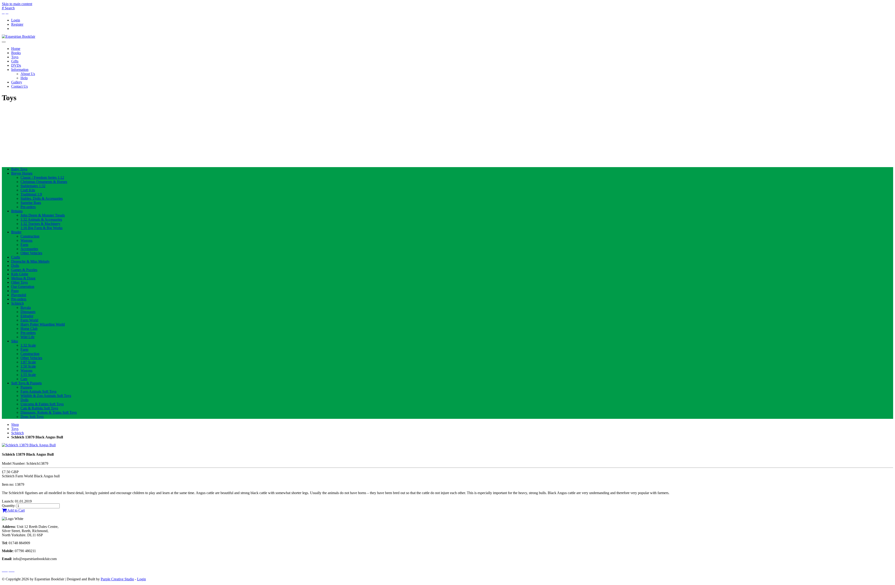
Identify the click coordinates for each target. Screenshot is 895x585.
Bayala (26, 308)
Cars (24, 379)
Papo (15, 291)
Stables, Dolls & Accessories (42, 198)
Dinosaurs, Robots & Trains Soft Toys (49, 412)
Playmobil (18, 295)
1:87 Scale (28, 362)
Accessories (29, 249)
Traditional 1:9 (31, 194)
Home (15, 49)
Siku (14, 341)
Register (17, 24)
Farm (24, 245)
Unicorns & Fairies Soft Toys (42, 404)
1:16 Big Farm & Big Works (41, 228)
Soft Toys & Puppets (26, 383)
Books (16, 53)
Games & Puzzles (24, 270)
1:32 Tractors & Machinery (40, 224)
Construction (30, 236)
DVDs (16, 65)
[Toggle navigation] (4, 42)
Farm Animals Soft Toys (38, 391)
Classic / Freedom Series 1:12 (42, 177)
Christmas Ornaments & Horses (44, 182)
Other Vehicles (31, 253)
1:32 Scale (28, 345)
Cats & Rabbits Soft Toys (39, 408)
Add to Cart (16, 510)
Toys (14, 57)
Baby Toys (19, 169)
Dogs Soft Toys (32, 417)
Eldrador (27, 316)
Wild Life (27, 337)
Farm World (29, 320)
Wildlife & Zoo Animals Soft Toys (46, 396)
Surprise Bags (31, 203)
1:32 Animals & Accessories (41, 219)
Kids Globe (19, 274)
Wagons (26, 240)
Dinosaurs (28, 312)
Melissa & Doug (23, 278)
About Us (28, 74)
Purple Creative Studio (117, 579)
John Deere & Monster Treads (43, 215)
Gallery (16, 82)
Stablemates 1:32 (33, 186)
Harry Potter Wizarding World (43, 324)
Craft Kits (28, 190)
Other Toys (19, 282)
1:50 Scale (28, 366)
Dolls (15, 266)
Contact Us (19, 86)
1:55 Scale (28, 375)
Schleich (17, 303)
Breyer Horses (21, 173)
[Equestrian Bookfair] (18, 36)
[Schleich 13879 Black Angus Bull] (29, 445)
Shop (15, 425)
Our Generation (22, 287)
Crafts (15, 257)
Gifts (14, 61)
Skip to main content (17, 4)
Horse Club (29, 328)
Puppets (26, 387)
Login (15, 20)
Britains (17, 211)
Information (19, 70)
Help (24, 78)
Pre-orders (28, 207)
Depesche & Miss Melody (30, 261)
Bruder (16, 232)
